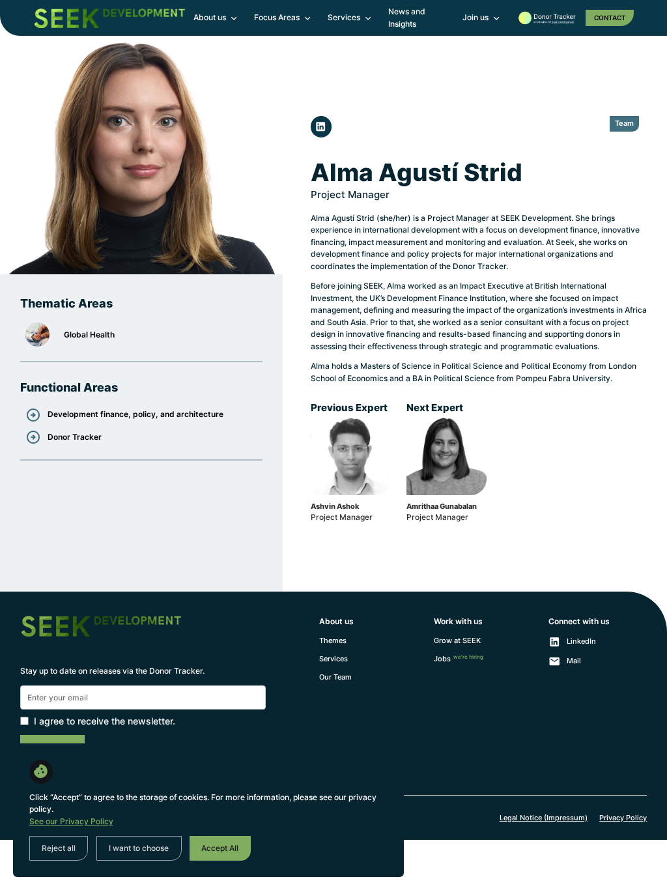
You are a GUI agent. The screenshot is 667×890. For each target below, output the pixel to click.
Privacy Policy (623, 818)
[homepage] (101, 636)
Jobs (458, 658)
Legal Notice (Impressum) (544, 818)
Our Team (335, 677)
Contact (610, 18)
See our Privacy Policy (71, 821)
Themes (333, 641)
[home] (109, 18)
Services (333, 659)
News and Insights (406, 17)
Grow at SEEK (457, 641)
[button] (216, 18)
